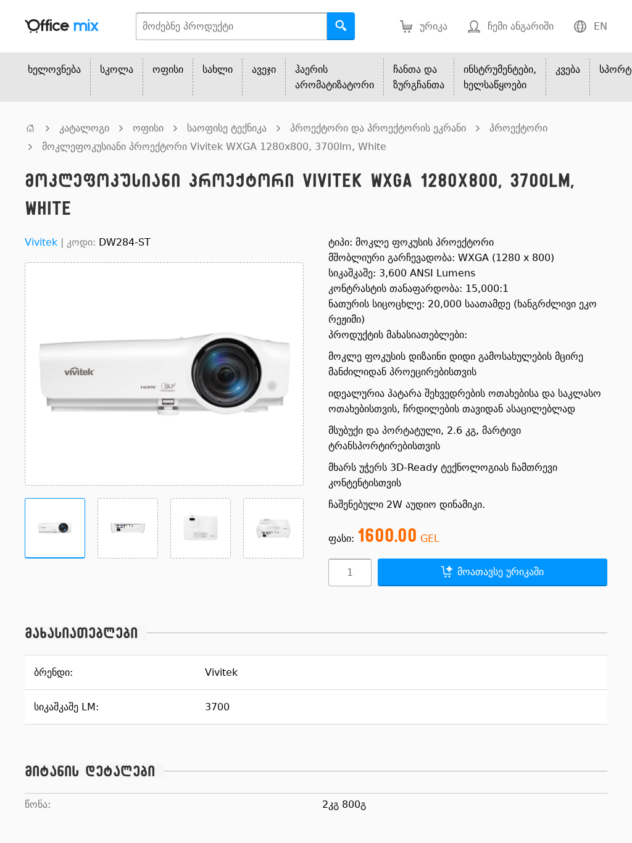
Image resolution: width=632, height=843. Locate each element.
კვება (567, 69)
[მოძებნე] (341, 26)
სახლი (217, 69)
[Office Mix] (62, 26)
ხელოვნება (54, 69)
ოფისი (167, 69)
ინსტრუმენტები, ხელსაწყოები (500, 77)
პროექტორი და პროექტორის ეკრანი (378, 128)
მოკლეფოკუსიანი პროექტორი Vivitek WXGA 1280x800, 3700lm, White (214, 146)
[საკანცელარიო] (30, 128)
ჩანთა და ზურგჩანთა (418, 77)
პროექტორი (518, 128)
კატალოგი (84, 128)
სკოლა (116, 69)
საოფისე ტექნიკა (227, 128)
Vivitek (41, 242)
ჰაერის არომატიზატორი (334, 77)
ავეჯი (264, 69)
